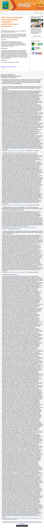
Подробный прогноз (39, 7)
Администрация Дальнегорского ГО (8, 66)
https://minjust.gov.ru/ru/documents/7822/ (17, 272)
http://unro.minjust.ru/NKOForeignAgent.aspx (18, 205)
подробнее (29, 521)
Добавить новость (37, 36)
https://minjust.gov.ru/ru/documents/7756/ (17, 150)
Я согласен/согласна (22, 525)
